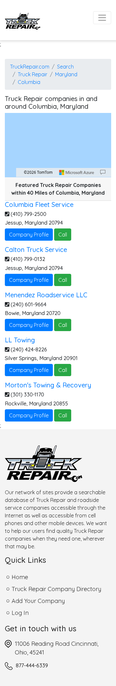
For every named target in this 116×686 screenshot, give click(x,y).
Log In (20, 612)
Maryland (66, 74)
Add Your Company (38, 601)
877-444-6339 (32, 665)
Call (62, 234)
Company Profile (29, 234)
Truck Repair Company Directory (56, 589)
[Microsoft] (76, 172)
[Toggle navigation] (102, 17)
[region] (58, 145)
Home (20, 577)
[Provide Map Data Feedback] (103, 172)
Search (65, 66)
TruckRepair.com (29, 66)
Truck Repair (32, 74)
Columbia (29, 82)
